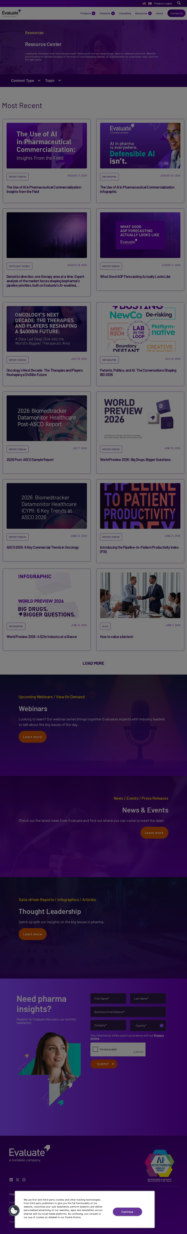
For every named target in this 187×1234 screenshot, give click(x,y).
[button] (14, 1210)
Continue (127, 1211)
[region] (85, 1209)
